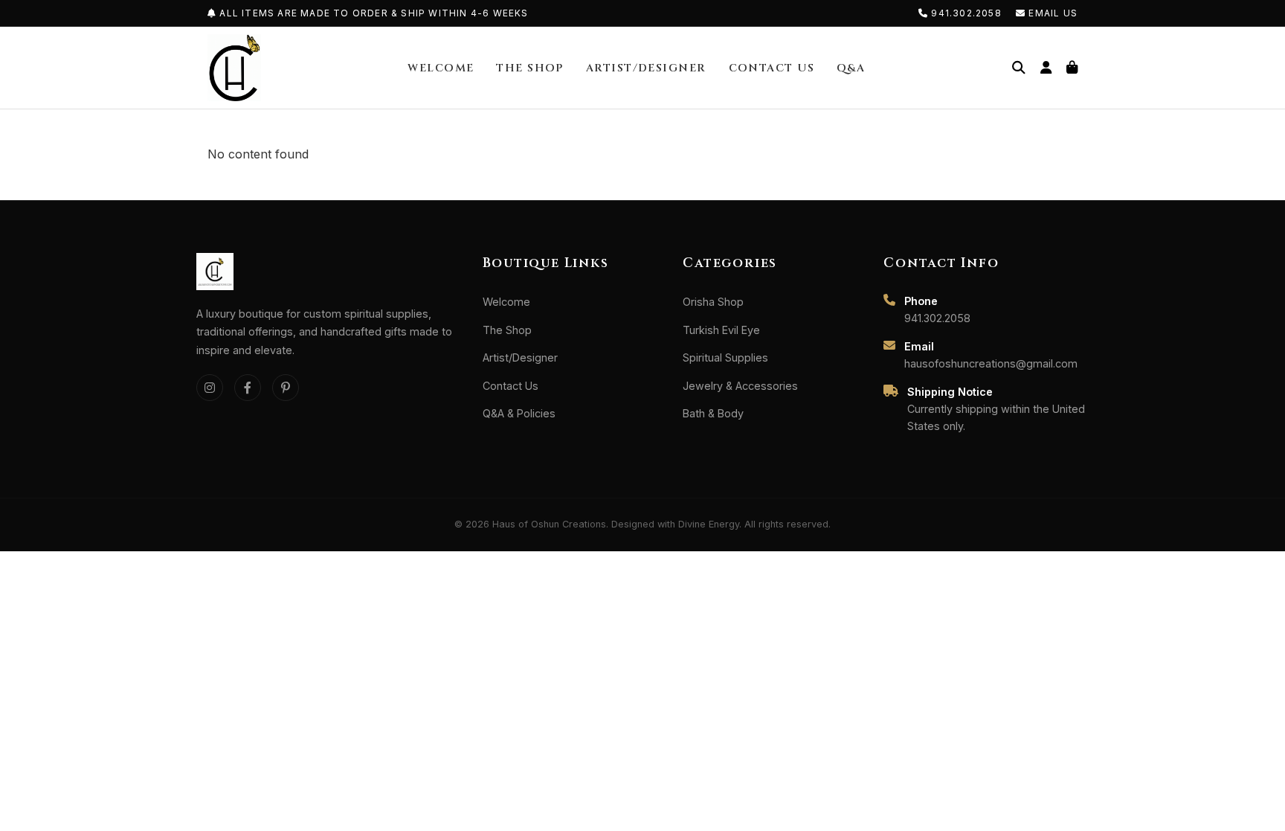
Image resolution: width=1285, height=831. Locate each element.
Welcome (441, 68)
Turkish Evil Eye (721, 330)
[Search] (1018, 67)
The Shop (530, 68)
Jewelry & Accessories (740, 385)
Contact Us (771, 68)
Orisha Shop (713, 301)
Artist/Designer (646, 68)
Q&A (851, 68)
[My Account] (1045, 67)
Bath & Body (713, 413)
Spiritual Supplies (725, 357)
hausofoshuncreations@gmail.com (991, 363)
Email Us (1051, 13)
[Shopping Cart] (1072, 67)
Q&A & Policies (519, 413)
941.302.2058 (966, 13)
